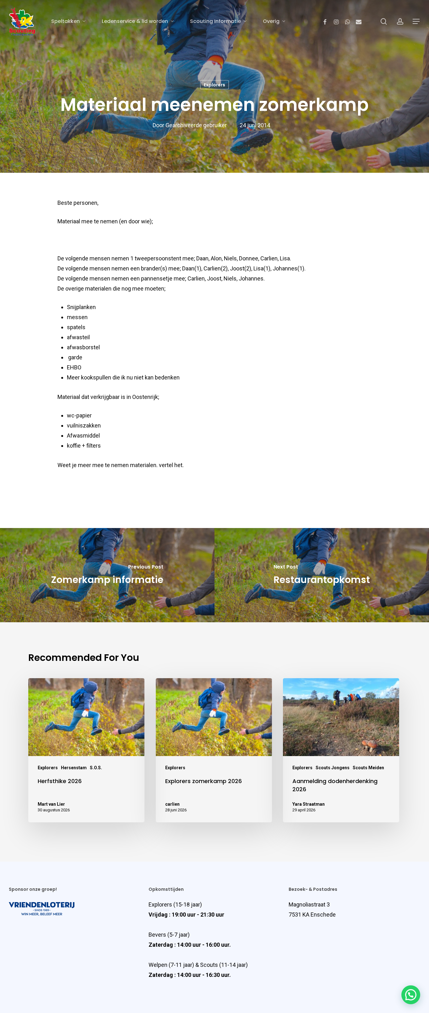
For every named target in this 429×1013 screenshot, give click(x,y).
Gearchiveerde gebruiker (196, 125)
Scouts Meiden (368, 767)
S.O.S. (96, 767)
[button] (410, 994)
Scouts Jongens (333, 767)
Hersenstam (74, 767)
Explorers (214, 85)
